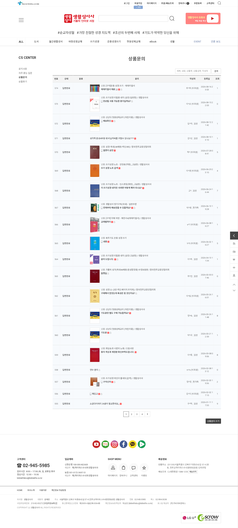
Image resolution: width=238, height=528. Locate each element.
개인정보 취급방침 (58, 490)
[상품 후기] (234, 251)
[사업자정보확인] (50, 503)
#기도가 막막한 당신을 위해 (160, 33)
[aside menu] (21, 20)
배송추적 (193, 472)
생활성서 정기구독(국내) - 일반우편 (121, 204)
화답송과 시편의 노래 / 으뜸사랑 (120, 348)
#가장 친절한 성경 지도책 (93, 33)
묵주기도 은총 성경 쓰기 (116, 238)
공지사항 (23, 69)
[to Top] (234, 284)
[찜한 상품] (234, 259)
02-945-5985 (36, 465)
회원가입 (138, 3)
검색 (219, 3)
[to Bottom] (234, 290)
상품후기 (23, 81)
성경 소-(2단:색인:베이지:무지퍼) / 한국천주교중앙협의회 (131, 289)
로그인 (127, 3)
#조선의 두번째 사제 (126, 33)
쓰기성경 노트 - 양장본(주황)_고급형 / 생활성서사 (127, 164)
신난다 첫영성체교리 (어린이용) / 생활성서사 (125, 117)
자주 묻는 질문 (25, 73)
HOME (20, 490)
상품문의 (23, 77)
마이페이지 (152, 3)
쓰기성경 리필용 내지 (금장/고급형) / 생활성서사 (127, 255)
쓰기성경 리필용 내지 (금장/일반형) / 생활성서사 (127, 97)
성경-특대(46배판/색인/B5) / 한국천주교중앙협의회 (128, 147)
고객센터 (210, 3)
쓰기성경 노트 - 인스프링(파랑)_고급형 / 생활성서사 (128, 184)
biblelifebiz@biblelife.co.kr (29, 478)
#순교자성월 (66, 33)
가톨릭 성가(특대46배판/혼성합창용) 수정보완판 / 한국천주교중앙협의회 (137, 270)
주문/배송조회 (167, 3)
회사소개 (30, 490)
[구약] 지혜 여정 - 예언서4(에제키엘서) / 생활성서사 (128, 218)
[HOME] (234, 243)
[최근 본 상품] (234, 267)
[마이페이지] (234, 275)
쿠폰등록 (198, 3)
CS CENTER (27, 58)
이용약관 (42, 490)
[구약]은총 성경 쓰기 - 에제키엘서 (120, 86)
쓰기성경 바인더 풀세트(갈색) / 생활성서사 (124, 378)
